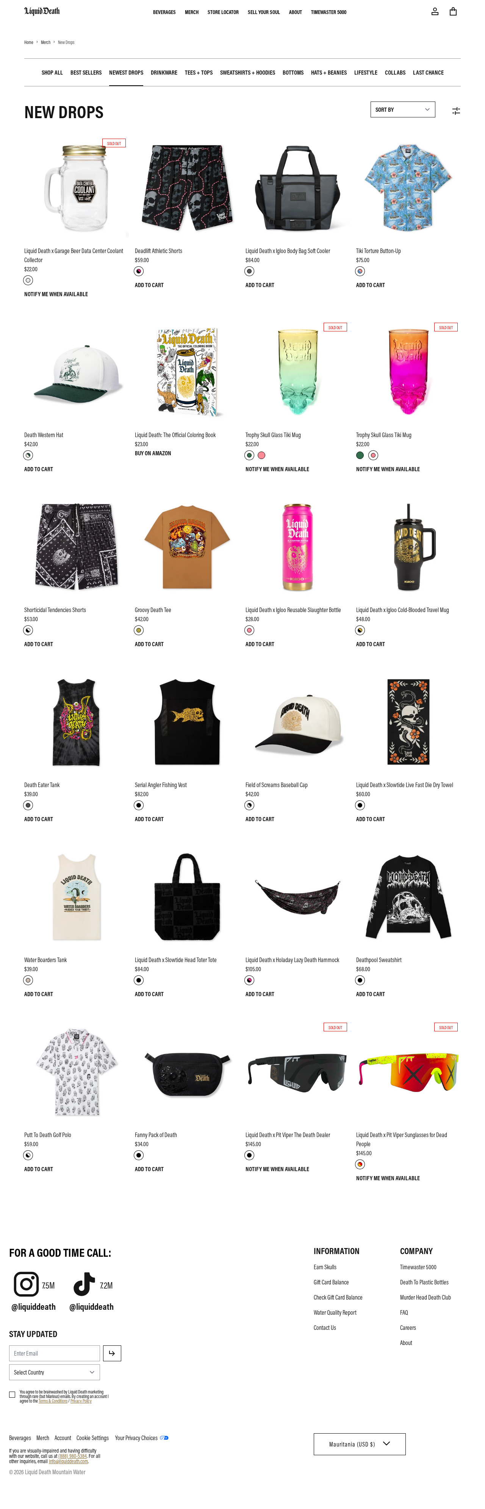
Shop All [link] (52, 72)
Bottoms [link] (293, 72)
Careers (408, 1328)
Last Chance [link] (428, 72)
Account (63, 1438)
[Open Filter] (456, 111)
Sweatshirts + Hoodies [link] (247, 72)
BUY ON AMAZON (153, 453)
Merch (192, 11)
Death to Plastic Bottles (424, 1282)
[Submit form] (112, 1353)
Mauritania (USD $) (352, 1444)
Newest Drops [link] (126, 72)
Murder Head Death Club (425, 1297)
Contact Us (325, 1328)
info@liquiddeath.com (68, 1461)
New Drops (66, 42)
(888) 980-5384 (72, 1455)
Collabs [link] (395, 72)
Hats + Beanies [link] (329, 72)
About (295, 11)
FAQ (404, 1312)
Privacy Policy (81, 1400)
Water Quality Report (335, 1312)
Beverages (164, 11)
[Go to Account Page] (435, 11)
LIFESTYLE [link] (365, 72)
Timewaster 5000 (328, 11)
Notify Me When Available (56, 294)
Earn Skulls (325, 1267)
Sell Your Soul (264, 11)
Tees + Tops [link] (199, 72)
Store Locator (223, 11)
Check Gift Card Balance (338, 1297)
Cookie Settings (93, 1438)
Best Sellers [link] (86, 72)
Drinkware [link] (164, 72)
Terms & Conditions (53, 1400)
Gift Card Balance (331, 1282)
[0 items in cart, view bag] (453, 11)
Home (28, 42)
